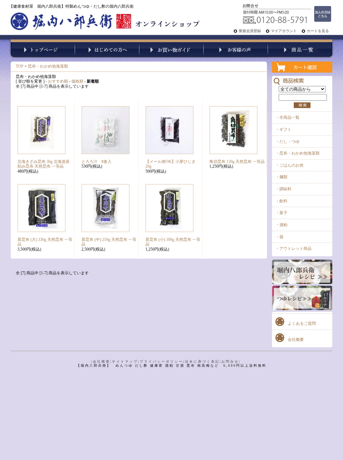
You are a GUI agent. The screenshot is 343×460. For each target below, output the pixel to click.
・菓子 (281, 212)
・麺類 (281, 177)
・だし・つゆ (287, 141)
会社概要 (296, 339)
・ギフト (283, 129)
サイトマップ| (126, 361)
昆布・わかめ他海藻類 (48, 66)
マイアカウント (284, 31)
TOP (19, 66)
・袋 (279, 237)
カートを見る (318, 31)
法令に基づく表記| (203, 361)
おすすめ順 (58, 81)
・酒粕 (281, 224)
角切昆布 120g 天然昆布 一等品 (237, 161)
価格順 (77, 81)
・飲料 (281, 201)
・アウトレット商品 (293, 248)
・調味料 (283, 189)
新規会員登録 (250, 31)
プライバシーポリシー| (162, 361)
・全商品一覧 (287, 117)
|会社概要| (101, 361)
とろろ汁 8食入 (96, 161)
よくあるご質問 (302, 323)
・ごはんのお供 (289, 165)
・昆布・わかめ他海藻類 (297, 153)
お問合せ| (231, 361)
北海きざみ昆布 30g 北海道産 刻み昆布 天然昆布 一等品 (43, 164)
